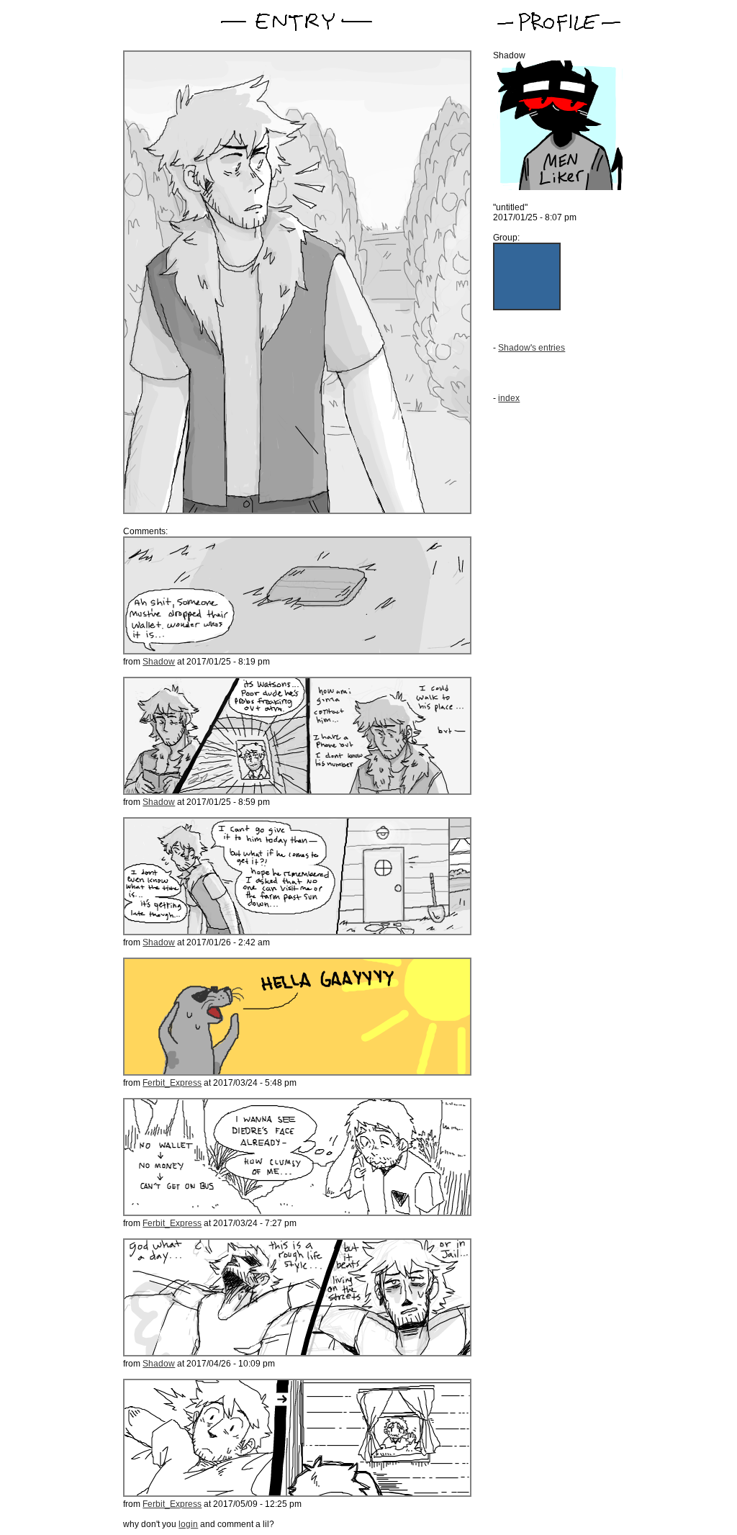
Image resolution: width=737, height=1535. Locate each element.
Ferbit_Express (172, 1083)
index (509, 398)
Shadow (159, 662)
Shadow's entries (531, 348)
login (188, 1524)
